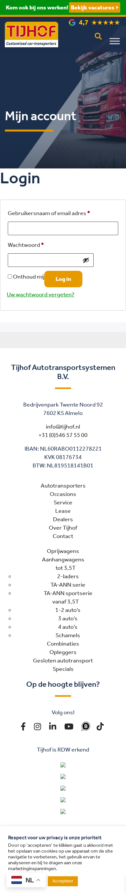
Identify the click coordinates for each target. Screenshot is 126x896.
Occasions (63, 494)
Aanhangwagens (63, 559)
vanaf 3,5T (65, 601)
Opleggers (63, 652)
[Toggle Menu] (115, 41)
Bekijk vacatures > (95, 7)
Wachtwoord (26, 244)
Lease (63, 510)
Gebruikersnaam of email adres (49, 213)
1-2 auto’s (67, 610)
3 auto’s (68, 618)
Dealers (63, 519)
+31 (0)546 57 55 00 (63, 435)
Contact (63, 536)
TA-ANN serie (67, 584)
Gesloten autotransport (63, 660)
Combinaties (63, 643)
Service (63, 502)
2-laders (68, 576)
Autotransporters (63, 485)
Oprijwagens (63, 551)
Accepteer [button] (62, 881)
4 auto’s (68, 626)
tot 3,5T (66, 567)
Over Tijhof (63, 527)
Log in (63, 278)
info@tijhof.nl (63, 426)
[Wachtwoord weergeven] (85, 260)
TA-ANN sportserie (68, 593)
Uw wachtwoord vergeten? (40, 294)
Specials (63, 668)
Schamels (68, 635)
